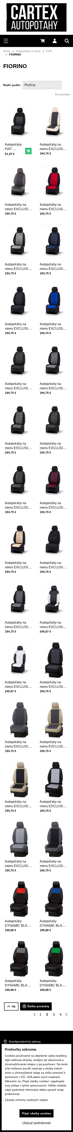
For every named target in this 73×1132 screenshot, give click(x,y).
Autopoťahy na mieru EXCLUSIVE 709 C (53, 507)
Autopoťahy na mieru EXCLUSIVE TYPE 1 (53, 627)
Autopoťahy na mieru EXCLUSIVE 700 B (18, 209)
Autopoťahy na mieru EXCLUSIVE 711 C (18, 328)
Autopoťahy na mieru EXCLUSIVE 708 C (53, 269)
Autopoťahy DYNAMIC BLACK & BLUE (53, 925)
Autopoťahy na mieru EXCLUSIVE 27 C (18, 567)
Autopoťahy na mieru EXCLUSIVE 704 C (18, 507)
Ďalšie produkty (38, 1006)
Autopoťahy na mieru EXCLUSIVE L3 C (18, 269)
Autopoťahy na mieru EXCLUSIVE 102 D (53, 746)
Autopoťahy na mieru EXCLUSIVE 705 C (18, 627)
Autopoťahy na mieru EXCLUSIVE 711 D (53, 149)
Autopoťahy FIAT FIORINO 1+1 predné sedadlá (15, 153)
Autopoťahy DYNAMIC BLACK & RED (18, 925)
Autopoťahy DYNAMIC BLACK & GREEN (53, 985)
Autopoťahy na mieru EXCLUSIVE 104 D (18, 806)
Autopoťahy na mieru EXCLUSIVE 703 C (53, 388)
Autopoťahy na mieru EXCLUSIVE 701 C (18, 388)
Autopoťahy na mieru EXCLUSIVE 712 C (53, 448)
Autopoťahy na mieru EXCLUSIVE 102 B (18, 746)
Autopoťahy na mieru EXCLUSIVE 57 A (53, 806)
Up (14, 1006)
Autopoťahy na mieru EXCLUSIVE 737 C (18, 448)
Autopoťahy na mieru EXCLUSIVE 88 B (53, 866)
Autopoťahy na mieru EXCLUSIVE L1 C (53, 328)
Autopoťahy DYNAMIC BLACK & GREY (18, 985)
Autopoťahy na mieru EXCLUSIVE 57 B (18, 866)
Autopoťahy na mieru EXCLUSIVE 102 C (53, 686)
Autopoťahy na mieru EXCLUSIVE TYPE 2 (18, 686)
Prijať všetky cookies (36, 1113)
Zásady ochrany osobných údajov (26, 1099)
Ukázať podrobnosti (36, 1123)
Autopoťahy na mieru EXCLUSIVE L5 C (53, 209)
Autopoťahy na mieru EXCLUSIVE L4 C (53, 567)
